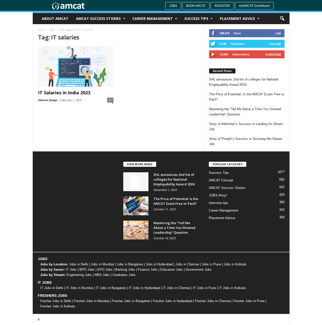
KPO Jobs (104, 269)
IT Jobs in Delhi (51, 288)
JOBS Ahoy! (218, 195)
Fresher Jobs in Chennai (212, 301)
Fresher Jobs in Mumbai (91, 301)
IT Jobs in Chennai (176, 288)
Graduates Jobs (124, 275)
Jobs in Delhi (78, 264)
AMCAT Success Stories (98, 18)
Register (222, 6)
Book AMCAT (196, 6)
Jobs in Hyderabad (159, 264)
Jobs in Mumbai (102, 264)
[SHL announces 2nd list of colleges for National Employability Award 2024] (135, 181)
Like (278, 33)
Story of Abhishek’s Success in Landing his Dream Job (246, 126)
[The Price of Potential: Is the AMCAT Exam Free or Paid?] (135, 205)
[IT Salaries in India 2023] (75, 66)
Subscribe (273, 54)
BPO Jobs (87, 269)
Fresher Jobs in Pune (248, 301)
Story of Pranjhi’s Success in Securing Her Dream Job (245, 141)
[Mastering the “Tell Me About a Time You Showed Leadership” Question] (135, 230)
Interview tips (218, 203)
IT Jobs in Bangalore (111, 288)
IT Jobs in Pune (204, 288)
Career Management (152, 18)
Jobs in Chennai (187, 264)
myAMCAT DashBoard (254, 6)
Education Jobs (171, 269)
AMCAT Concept (221, 180)
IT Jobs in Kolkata (232, 288)
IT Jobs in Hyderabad (144, 288)
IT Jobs (71, 269)
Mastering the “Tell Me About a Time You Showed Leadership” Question (245, 111)
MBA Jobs (102, 275)
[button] (282, 18)
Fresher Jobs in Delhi (55, 301)
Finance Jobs (147, 269)
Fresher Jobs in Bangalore (131, 301)
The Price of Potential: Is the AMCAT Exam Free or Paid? (246, 96)
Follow (275, 44)
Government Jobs (199, 269)
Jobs (173, 6)
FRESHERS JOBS (52, 296)
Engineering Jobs (79, 275)
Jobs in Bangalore (130, 264)
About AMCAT (55, 18)
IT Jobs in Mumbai (79, 288)
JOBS (42, 259)
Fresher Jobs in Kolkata (57, 306)
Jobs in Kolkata (235, 264)
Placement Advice (237, 18)
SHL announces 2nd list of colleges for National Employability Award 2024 (243, 82)
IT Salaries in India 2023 (64, 93)
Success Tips (196, 18)
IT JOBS (45, 282)
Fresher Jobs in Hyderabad (172, 301)
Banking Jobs (125, 269)
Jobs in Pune (211, 264)
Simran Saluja (47, 100)
